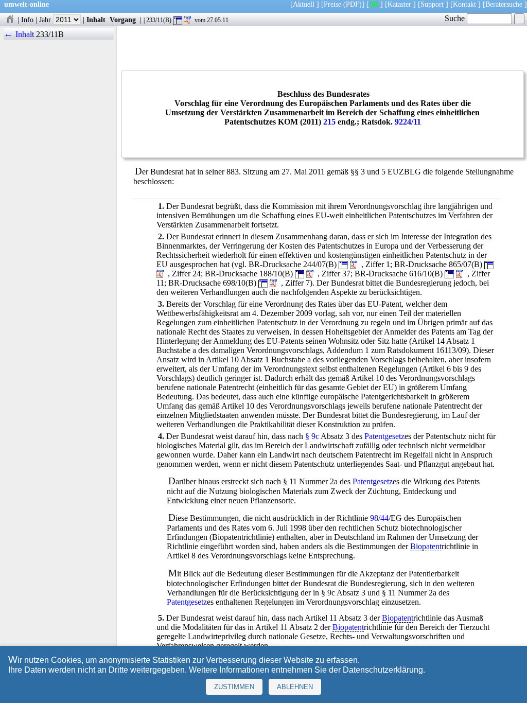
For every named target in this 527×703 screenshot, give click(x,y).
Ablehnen (295, 687)
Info (27, 19)
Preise (332, 4)
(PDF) (352, 4)
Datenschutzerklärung (383, 669)
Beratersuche (503, 4)
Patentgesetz (384, 436)
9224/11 (408, 121)
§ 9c (312, 436)
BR (373, 4)
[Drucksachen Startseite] (9, 19)
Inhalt (96, 19)
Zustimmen (234, 687)
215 (329, 121)
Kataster (399, 4)
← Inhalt (19, 34)
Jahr (46, 19)
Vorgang (123, 19)
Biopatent (426, 546)
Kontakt (464, 4)
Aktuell (303, 4)
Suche (456, 18)
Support (432, 4)
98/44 (379, 518)
